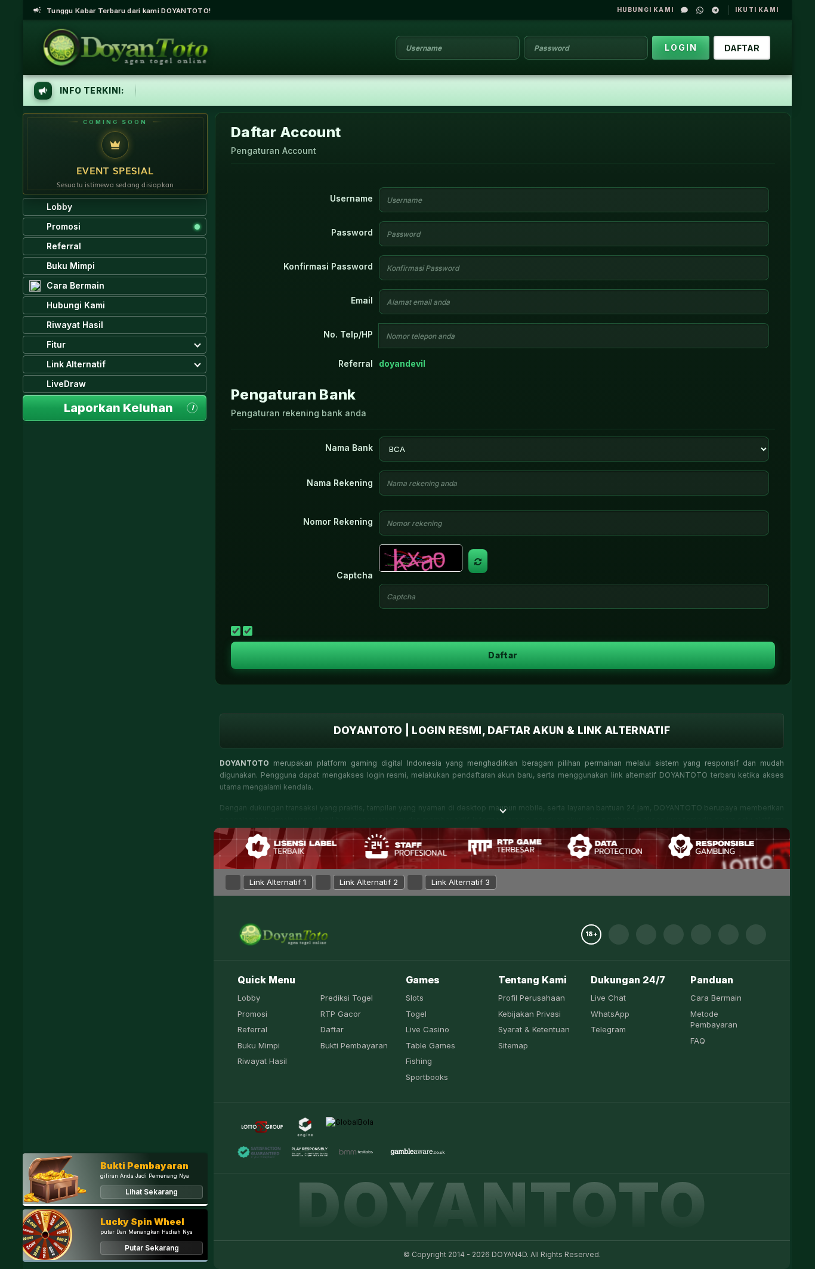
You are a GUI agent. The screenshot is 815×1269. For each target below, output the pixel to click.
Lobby (248, 997)
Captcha (355, 575)
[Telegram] (715, 10)
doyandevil (402, 363)
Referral (355, 363)
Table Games (430, 1045)
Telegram (608, 1029)
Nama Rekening (340, 483)
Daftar (502, 655)
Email (362, 300)
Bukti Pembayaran (354, 1045)
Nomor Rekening (338, 521)
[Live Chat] (684, 10)
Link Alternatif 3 (460, 882)
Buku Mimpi (258, 1045)
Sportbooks (427, 1077)
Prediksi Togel (346, 997)
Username (351, 198)
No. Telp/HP (348, 334)
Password (352, 232)
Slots (415, 997)
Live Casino (427, 1029)
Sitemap (513, 1045)
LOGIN (681, 47)
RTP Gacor (340, 1014)
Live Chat (608, 997)
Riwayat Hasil (262, 1061)
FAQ (697, 1040)
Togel (416, 1014)
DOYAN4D (509, 1254)
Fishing (419, 1061)
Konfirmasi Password (328, 266)
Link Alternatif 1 (277, 882)
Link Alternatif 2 (368, 882)
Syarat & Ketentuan (534, 1029)
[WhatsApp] (700, 10)
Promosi (252, 1014)
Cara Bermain (716, 997)
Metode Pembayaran (713, 1019)
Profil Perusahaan (531, 997)
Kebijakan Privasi (529, 1014)
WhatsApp (610, 1014)
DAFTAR (742, 48)
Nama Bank (349, 447)
